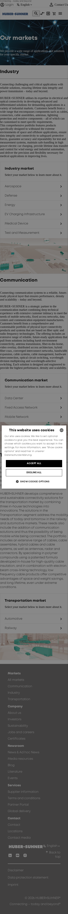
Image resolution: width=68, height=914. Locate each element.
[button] (34, 481)
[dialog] (34, 457)
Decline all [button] (33, 473)
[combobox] (61, 430)
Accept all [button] (34, 463)
